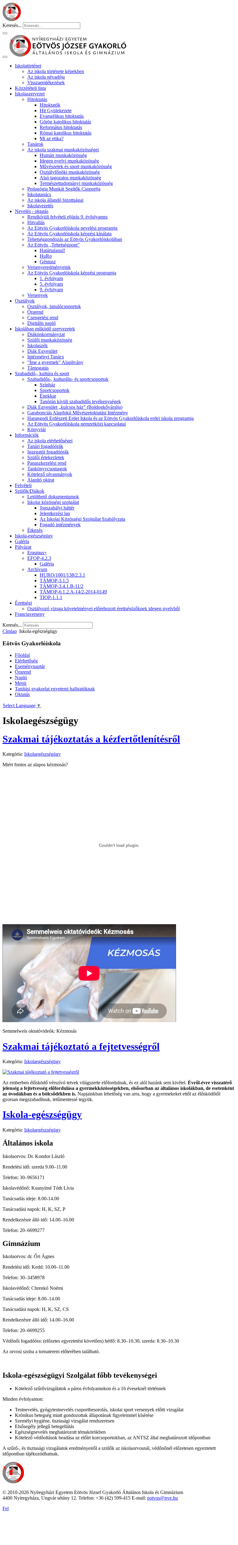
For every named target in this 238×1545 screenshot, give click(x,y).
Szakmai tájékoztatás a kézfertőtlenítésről (91, 739)
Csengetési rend (42, 317)
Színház (47, 384)
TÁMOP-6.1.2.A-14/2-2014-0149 (73, 591)
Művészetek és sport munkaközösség (76, 166)
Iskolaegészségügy (42, 754)
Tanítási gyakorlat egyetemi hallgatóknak (55, 688)
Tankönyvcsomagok (47, 468)
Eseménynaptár (30, 666)
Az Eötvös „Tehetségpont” (53, 244)
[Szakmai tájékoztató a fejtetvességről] (40, 1072)
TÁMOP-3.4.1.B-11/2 (61, 586)
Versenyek (37, 295)
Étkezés (34, 530)
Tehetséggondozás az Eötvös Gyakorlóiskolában (74, 239)
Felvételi (23, 485)
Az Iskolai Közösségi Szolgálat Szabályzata (82, 519)
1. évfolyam (51, 278)
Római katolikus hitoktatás (65, 133)
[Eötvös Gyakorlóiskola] (13, 1481)
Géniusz (48, 261)
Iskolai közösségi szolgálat (53, 502)
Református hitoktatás (61, 127)
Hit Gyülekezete (56, 110)
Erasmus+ (37, 552)
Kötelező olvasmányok (49, 474)
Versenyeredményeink (49, 267)
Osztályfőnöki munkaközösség (70, 172)
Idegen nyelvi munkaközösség (69, 161)
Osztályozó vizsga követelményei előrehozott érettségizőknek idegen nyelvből (103, 608)
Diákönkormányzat (46, 334)
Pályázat (23, 547)
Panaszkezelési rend (46, 463)
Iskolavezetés (40, 205)
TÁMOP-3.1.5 (54, 580)
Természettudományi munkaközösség (76, 183)
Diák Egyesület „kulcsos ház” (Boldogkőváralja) (74, 407)
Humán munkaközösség (63, 155)
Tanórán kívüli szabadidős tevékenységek (80, 401)
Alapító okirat (40, 479)
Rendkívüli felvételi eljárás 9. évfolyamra (67, 216)
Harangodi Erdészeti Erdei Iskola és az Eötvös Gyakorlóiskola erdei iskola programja (110, 418)
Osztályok (25, 300)
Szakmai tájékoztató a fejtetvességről (81, 1046)
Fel (5, 1508)
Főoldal (22, 655)
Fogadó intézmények (60, 524)
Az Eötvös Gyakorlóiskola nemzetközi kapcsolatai (76, 424)
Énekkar (48, 396)
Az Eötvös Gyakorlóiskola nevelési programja (72, 228)
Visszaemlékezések (46, 82)
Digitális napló (41, 323)
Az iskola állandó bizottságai (55, 200)
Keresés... (12, 25)
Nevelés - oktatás (31, 211)
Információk (27, 435)
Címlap (9, 631)
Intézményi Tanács (45, 356)
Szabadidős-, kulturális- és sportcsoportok (67, 379)
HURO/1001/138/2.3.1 (62, 575)
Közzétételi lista (30, 88)
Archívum (37, 569)
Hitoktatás (37, 99)
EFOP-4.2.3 (39, 558)
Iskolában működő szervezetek (45, 328)
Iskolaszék (37, 345)
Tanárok (35, 144)
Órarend (35, 312)
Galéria (22, 541)
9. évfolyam (51, 289)
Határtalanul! (52, 250)
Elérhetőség (26, 660)
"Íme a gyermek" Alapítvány (55, 362)
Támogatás (38, 368)
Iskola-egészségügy (34, 535)
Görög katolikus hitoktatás (65, 121)
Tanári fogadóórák (45, 446)
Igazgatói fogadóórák (48, 451)
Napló (21, 677)
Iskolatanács (39, 194)
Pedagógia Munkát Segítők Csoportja (63, 188)
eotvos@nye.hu (162, 1498)
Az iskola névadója (46, 77)
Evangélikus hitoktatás (62, 116)
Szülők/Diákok (29, 491)
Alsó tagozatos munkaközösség (70, 177)
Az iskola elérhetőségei (50, 440)
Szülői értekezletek (45, 457)
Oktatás (22, 694)
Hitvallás (36, 222)
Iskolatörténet (28, 65)
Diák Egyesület (42, 351)
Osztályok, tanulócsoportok (54, 306)
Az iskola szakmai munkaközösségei (63, 149)
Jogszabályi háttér (57, 507)
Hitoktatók (50, 105)
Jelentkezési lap (55, 513)
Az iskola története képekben (55, 71)
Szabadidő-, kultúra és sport (42, 373)
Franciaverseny (30, 614)
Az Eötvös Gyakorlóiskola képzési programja (71, 272)
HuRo (46, 256)
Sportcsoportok (54, 390)
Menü (20, 683)
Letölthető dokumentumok (53, 496)
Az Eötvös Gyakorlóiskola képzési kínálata (69, 233)
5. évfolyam (51, 284)
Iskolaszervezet (30, 93)
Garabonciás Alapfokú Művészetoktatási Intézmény (77, 412)
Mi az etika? (52, 138)
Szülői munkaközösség (49, 340)
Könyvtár (36, 429)
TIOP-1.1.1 (51, 597)
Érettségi (23, 603)
